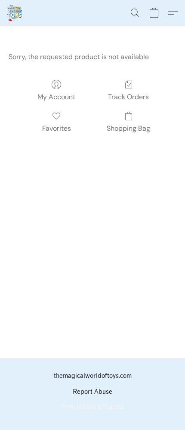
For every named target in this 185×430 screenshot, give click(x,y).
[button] (14, 13)
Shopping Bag (128, 128)
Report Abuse (92, 391)
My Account (56, 96)
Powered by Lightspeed (93, 406)
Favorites (56, 128)
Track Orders (128, 96)
